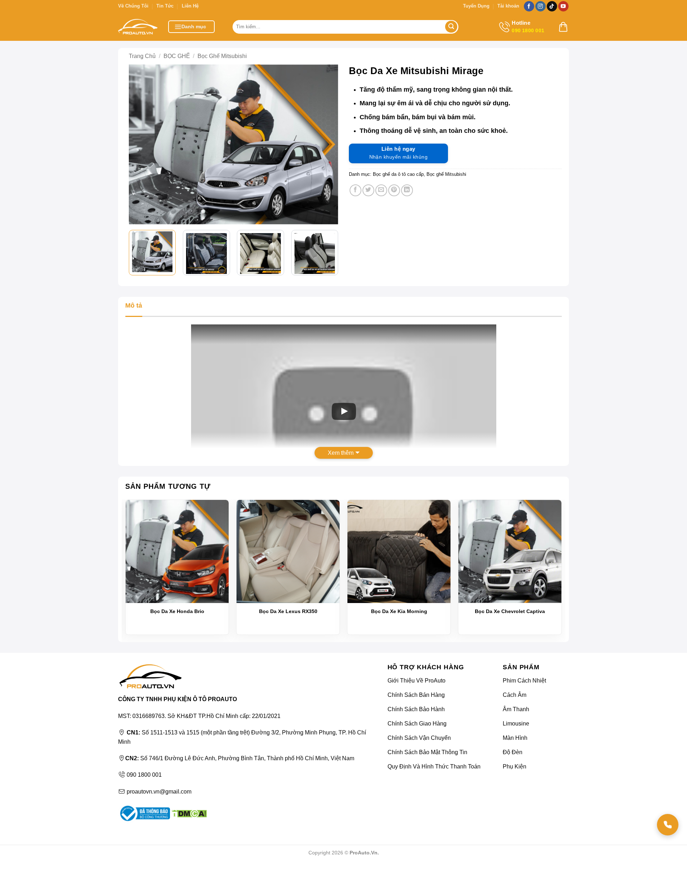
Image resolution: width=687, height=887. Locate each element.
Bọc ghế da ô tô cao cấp (398, 174)
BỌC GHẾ (177, 56)
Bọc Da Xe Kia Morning (399, 611)
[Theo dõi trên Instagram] (540, 6)
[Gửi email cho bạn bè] (381, 190)
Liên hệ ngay (398, 153)
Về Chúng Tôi (133, 6)
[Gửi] (451, 27)
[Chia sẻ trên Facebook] (355, 190)
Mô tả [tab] (133, 305)
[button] (191, 26)
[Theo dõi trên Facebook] (529, 6)
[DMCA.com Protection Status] (188, 813)
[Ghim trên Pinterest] (394, 190)
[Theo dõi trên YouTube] (563, 6)
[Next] (327, 144)
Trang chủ (142, 56)
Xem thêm (341, 453)
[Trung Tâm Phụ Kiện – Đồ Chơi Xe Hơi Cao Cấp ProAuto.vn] (137, 26)
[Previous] (139, 144)
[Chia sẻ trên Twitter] (368, 190)
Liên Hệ (190, 6)
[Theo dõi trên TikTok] (552, 6)
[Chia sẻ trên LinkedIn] (407, 190)
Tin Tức (165, 6)
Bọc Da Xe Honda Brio (177, 611)
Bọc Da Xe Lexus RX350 (288, 611)
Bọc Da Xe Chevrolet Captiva (510, 611)
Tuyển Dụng (476, 6)
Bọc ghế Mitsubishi (222, 56)
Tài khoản (508, 6)
